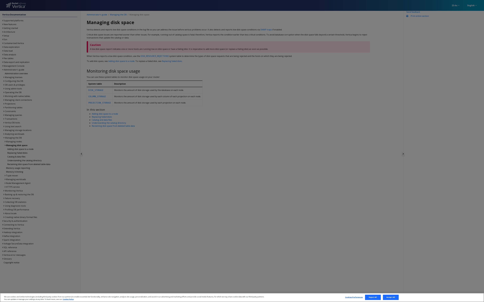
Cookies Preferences (354, 297)
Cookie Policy (68, 299)
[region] (242, 297)
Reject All (373, 297)
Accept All (390, 297)
